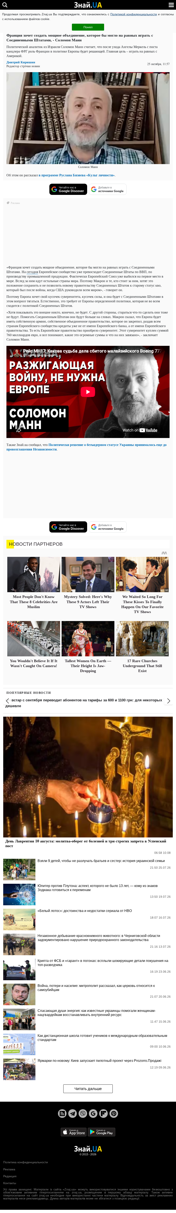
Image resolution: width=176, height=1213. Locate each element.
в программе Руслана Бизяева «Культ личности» (77, 174)
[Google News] (93, 1113)
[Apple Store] (74, 1132)
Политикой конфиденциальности (133, 14)
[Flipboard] (103, 1113)
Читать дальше (88, 1089)
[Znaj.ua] (88, 5)
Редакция (10, 1176)
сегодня (32, 271)
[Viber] (83, 1113)
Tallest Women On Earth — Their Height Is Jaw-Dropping (88, 666)
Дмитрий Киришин (20, 62)
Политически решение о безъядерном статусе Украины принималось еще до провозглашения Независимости (86, 447)
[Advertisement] (88, 485)
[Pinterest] (113, 1113)
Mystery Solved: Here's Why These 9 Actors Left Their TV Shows (88, 602)
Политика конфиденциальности (25, 1162)
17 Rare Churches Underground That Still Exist (142, 666)
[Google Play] (101, 1132)
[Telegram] (72, 1113)
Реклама (9, 1169)
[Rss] (62, 1113)
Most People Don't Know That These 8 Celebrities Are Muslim (34, 602)
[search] (5, 5)
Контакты (9, 1183)
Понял (88, 27)
